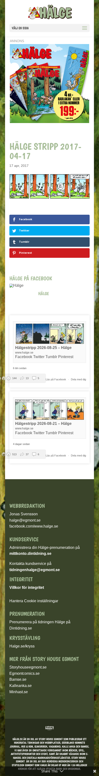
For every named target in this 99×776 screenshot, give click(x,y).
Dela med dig (78, 379)
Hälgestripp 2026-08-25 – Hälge (43, 348)
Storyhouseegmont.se (28, 667)
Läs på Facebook (56, 379)
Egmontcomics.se (24, 673)
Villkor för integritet (26, 587)
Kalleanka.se (20, 686)
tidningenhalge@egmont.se (34, 570)
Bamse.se (17, 679)
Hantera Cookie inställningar (33, 601)
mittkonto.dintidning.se (30, 553)
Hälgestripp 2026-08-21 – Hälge (43, 424)
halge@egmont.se (25, 520)
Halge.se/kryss (22, 646)
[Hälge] (19, 285)
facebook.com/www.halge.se (33, 526)
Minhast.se (18, 692)
